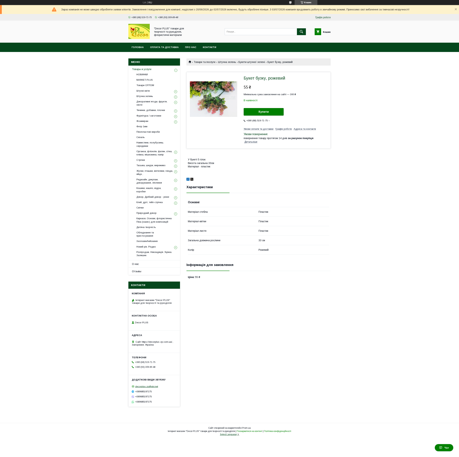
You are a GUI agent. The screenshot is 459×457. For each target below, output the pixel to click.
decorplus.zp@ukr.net (146, 386)
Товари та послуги (204, 62)
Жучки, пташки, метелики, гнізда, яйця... (154, 172)
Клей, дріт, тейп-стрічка (149, 202)
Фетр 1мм (141, 126)
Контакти (209, 47)
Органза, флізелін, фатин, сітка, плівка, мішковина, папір (154, 153)
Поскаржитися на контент (249, 431)
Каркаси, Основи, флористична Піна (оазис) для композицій (154, 220)
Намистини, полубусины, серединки (150, 144)
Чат (446, 447)
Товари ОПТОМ (145, 85)
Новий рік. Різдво (146, 246)
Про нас (190, 47)
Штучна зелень (227, 62)
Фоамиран (142, 121)
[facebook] (188, 179)
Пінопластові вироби (148, 131)
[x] (191, 179)
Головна (138, 47)
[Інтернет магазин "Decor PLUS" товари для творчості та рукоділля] (139, 38)
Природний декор (146, 213)
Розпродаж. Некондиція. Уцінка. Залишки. (154, 254)
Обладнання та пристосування (145, 234)
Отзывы (136, 271)
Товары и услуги (141, 69)
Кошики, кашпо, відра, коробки (148, 190)
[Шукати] (301, 31)
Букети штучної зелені (251, 62)
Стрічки (140, 160)
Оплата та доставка (164, 47)
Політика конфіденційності (277, 431)
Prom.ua (246, 428)
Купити (264, 111)
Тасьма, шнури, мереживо (150, 165)
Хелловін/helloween (147, 241)
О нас (135, 264)
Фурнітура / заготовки (148, 115)
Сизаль (140, 137)
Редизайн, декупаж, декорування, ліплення (149, 181)
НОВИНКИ (142, 74)
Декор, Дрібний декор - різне (152, 197)
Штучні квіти (143, 90)
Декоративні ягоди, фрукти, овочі (151, 103)
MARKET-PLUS (144, 79)
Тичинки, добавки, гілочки (150, 110)
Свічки (140, 207)
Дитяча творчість (146, 227)
